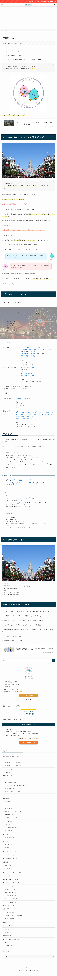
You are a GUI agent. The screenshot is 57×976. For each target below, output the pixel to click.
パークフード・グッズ (11, 817)
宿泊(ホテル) (9, 865)
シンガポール (9, 912)
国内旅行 (7, 862)
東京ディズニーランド (11, 879)
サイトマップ (28, 967)
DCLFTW (8, 769)
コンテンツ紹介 (9, 837)
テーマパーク (8, 841)
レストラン (9, 795)
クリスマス (8, 808)
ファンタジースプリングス (12, 858)
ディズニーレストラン (11, 898)
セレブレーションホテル (27, 375)
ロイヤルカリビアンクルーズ (13, 918)
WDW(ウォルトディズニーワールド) (30, 347)
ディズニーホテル (10, 895)
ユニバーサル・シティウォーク (13, 827)
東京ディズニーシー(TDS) (12, 872)
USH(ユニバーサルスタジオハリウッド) (16, 785)
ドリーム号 (25, 357)
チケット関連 (9, 814)
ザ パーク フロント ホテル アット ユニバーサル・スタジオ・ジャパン (34, 414)
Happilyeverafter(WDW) (17, 479)
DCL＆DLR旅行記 (10, 782)
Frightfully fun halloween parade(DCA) (22, 483)
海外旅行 (7, 909)
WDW (7, 772)
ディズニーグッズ (10, 851)
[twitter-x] (26, 700)
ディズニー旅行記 (10, 902)
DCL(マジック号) (10, 779)
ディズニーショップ (10, 892)
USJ (6, 798)
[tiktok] (28, 700)
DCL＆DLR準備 (10, 788)
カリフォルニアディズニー (12, 791)
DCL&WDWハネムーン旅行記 (13, 762)
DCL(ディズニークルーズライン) (29, 355)
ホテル (7, 942)
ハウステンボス (9, 855)
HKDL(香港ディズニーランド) (29, 353)
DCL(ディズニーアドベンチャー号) (15, 915)
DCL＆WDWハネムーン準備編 (13, 765)
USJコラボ (8, 801)
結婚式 (7, 922)
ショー (7, 875)
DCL (7, 759)
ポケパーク (8, 844)
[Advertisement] (28, 17)
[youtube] (30, 700)
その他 (7, 834)
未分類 (7, 868)
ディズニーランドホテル (27, 367)
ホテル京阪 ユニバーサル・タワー (25, 416)
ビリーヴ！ (30, 459)
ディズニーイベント (10, 847)
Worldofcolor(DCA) (17, 480)
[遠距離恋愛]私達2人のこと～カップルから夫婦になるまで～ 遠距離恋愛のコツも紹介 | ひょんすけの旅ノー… (34, 649)
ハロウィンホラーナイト (12, 824)
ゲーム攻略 (8, 830)
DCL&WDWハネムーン (12, 756)
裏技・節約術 (8, 925)
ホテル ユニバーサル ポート (23, 418)
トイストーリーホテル (27, 373)
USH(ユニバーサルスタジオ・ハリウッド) (27, 398)
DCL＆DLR (8, 775)
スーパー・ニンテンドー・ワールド (14, 811)
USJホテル (8, 805)
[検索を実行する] (53, 660)
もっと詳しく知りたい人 (28, 695)
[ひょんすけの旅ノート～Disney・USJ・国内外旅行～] (28, 4)
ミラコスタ (24, 371)
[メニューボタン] (2, 4)
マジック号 (32, 357)
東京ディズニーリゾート (12, 882)
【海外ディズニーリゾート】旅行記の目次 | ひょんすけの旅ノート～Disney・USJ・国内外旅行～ (34, 123)
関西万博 (7, 935)
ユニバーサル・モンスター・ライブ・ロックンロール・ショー (27, 498)
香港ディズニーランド (11, 939)
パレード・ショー (10, 821)
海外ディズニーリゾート (11, 905)
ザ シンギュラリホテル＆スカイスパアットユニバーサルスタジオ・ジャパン (36, 412)
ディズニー (8, 932)
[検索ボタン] (55, 4)
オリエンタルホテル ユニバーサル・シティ (27, 411)
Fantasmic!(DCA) (29, 479)
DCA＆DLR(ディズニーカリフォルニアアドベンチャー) (36, 349)
